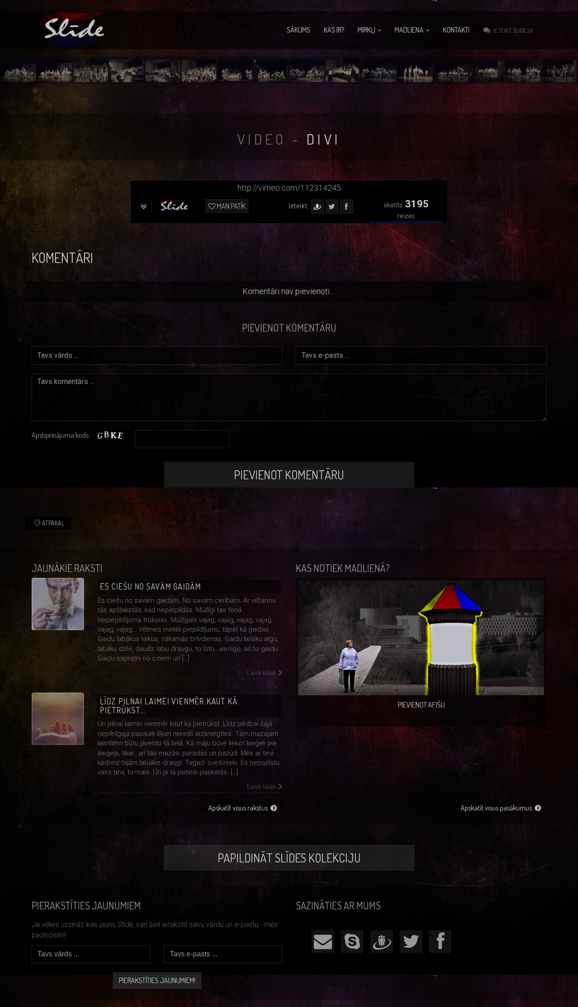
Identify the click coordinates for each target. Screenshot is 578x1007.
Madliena (410, 29)
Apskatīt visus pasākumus (498, 807)
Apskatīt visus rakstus (239, 807)
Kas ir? (334, 29)
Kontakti (456, 29)
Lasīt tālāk (262, 672)
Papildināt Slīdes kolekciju (289, 857)
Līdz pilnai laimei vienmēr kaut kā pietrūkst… (169, 705)
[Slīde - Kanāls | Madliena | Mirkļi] (75, 29)
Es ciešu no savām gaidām (150, 586)
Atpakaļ (52, 523)
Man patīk (230, 206)
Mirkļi (367, 29)
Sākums (298, 29)
